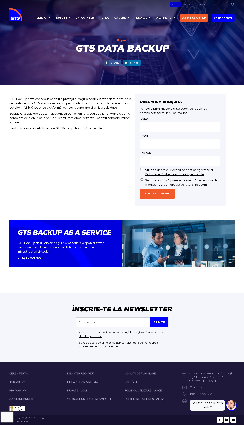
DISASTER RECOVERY (81, 373)
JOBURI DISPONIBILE (22, 398)
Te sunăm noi (204, 4)
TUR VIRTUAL (18, 382)
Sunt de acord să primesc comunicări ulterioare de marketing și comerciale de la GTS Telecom (181, 182)
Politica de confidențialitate (190, 170)
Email (144, 136)
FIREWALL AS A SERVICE (83, 382)
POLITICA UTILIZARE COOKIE (143, 390)
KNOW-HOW (17, 390)
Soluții (61, 17)
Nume (144, 119)
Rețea (104, 17)
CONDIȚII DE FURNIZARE (140, 373)
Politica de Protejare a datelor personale (174, 174)
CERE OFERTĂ (18, 373)
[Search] (233, 4)
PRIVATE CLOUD (77, 390)
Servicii (41, 17)
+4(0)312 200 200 (200, 394)
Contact (188, 4)
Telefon (145, 153)
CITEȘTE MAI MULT (30, 258)
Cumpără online (194, 18)
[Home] (16, 14)
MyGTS (175, 4)
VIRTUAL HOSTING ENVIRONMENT (89, 398)
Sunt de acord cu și (179, 172)
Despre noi (164, 17)
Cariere (120, 17)
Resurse (141, 17)
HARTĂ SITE (132, 382)
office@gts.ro (196, 387)
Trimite (159, 322)
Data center (85, 17)
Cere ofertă (223, 18)
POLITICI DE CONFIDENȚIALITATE (146, 398)
